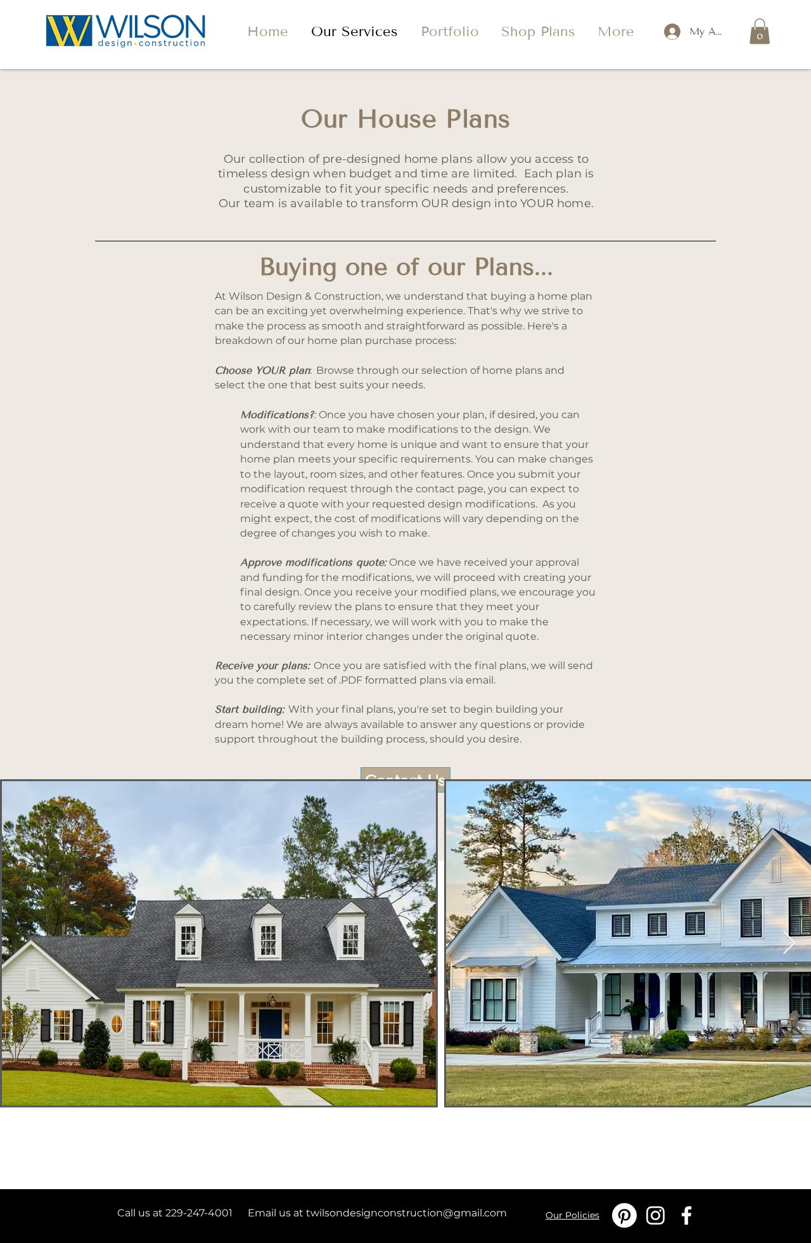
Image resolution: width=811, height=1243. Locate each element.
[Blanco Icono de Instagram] (655, 1215)
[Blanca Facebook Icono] (686, 1215)
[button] (759, 31)
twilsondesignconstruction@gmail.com (406, 1213)
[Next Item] (789, 943)
